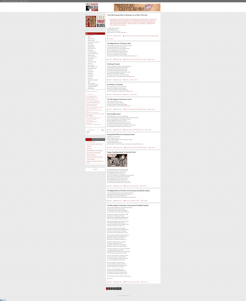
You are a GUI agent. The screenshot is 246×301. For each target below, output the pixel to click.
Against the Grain (91, 38)
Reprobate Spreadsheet (93, 80)
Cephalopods (127, 186)
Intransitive (90, 60)
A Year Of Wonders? (91, 159)
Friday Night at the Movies (91, 104)
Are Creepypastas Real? (91, 96)
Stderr (89, 81)
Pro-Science (90, 76)
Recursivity (90, 78)
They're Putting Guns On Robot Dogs (94, 150)
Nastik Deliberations (92, 68)
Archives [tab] (102, 139)
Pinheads (143, 35)
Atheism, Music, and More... (94, 42)
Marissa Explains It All (92, 66)
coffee (135, 147)
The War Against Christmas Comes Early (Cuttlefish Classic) (127, 205)
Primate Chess (91, 75)
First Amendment (137, 35)
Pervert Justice (91, 71)
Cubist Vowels (91, 45)
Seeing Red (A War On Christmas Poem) (120, 134)
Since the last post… (91, 142)
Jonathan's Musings (92, 61)
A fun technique (89, 120)
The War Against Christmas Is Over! (119, 99)
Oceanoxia (90, 70)
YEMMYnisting (91, 88)
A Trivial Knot (90, 35)
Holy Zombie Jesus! (114, 114)
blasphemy (127, 147)
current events (131, 35)
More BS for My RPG (90, 99)
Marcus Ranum (95, 121)
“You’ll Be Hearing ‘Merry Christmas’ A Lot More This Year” (127, 15)
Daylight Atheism (91, 47)
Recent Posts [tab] (88, 139)
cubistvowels (96, 97)
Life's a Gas (90, 63)
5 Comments (145, 282)
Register (88, 131)
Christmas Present (113, 64)
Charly (94, 116)
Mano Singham (91, 65)
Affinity (89, 37)
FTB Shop (20, 1)
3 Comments (152, 59)
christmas (126, 35)
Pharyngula (90, 73)
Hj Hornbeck (99, 124)
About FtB (4, 1)
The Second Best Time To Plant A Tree (95, 157)
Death (130, 129)
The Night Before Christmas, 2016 (119, 43)
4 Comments (152, 109)
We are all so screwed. (142, 59)
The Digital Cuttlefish (92, 86)
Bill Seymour (90, 43)
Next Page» (118, 288)
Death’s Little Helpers (91, 154)
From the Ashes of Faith (93, 53)
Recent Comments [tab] (95, 139)
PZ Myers (95, 105)
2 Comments (149, 129)
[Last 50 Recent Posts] (89, 94)
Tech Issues (16, 1)
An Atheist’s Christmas (115, 84)
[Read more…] (124, 32)
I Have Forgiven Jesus (92, 56)
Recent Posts (26, 1)
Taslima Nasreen (91, 83)
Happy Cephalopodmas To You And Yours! (121, 152)
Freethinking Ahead (92, 52)
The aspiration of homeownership (93, 117)
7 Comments (110, 38)
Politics (146, 35)
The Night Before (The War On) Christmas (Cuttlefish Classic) (128, 191)
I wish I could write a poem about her (95, 144)
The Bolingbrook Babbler (93, 85)
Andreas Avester (91, 40)
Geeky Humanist (91, 55)
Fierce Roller (90, 50)
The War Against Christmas (153, 35)
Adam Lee (97, 112)
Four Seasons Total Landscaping (93, 152)
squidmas (136, 186)
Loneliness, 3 (89, 123)
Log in (87, 133)
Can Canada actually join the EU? (93, 101)
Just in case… (89, 148)
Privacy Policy (9, 1)
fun (132, 129)
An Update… (89, 146)
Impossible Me (91, 58)
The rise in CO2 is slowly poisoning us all (94, 107)
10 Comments (134, 79)
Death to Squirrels (92, 48)
